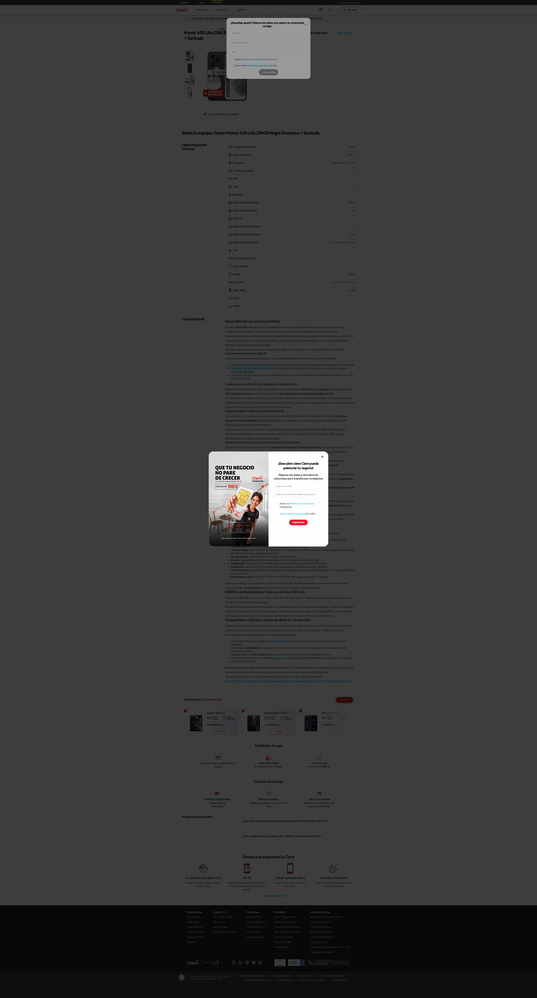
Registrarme (298, 522)
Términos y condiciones (302, 503)
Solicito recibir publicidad (292, 513)
